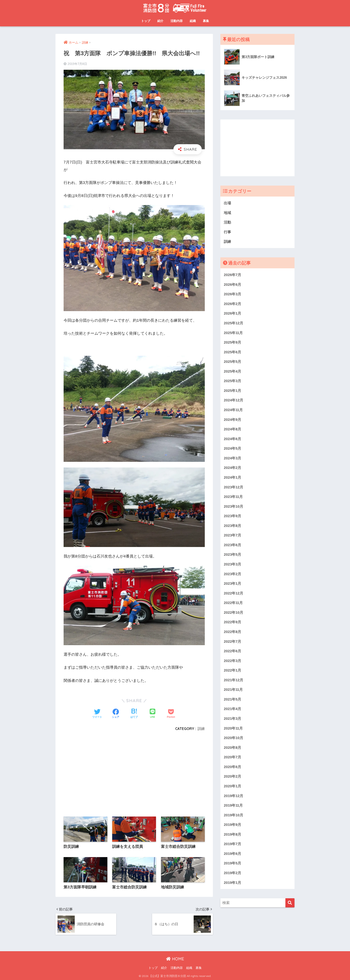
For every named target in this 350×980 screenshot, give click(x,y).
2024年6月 (232, 439)
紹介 (160, 21)
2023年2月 (232, 574)
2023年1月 (232, 583)
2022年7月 (232, 641)
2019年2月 (232, 873)
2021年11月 (233, 689)
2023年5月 (232, 554)
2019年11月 (233, 805)
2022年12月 (233, 593)
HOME (177, 958)
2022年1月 (232, 670)
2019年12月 (233, 796)
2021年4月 (232, 709)
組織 (193, 21)
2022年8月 (232, 632)
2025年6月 (232, 352)
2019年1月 (232, 882)
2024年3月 (232, 458)
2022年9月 (232, 622)
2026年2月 (232, 304)
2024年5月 (232, 448)
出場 (227, 203)
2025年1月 (232, 390)
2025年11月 (233, 333)
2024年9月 (232, 419)
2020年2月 (232, 776)
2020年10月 (233, 738)
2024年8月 (232, 429)
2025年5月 (232, 361)
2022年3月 (232, 661)
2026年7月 (232, 275)
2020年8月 (232, 747)
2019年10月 (233, 815)
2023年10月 (233, 506)
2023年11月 (233, 496)
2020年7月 (232, 757)
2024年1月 (232, 477)
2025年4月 (232, 371)
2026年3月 (232, 294)
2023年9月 (232, 516)
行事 (227, 232)
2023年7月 (232, 535)
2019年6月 (232, 853)
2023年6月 (232, 545)
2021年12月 (233, 680)
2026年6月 (232, 284)
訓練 (201, 728)
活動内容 (177, 21)
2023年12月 (233, 487)
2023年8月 (232, 525)
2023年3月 (232, 564)
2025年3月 (232, 381)
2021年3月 (232, 718)
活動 (227, 222)
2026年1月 (232, 313)
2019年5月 (232, 863)
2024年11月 (233, 410)
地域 (227, 213)
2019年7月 (232, 844)
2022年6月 (232, 651)
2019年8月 (232, 834)
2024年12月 (233, 400)
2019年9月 (232, 824)
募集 (206, 21)
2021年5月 (232, 699)
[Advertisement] (134, 771)
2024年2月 (232, 467)
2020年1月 (232, 786)
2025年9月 (232, 342)
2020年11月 (233, 728)
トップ (145, 21)
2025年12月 (233, 323)
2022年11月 (233, 603)
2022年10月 (233, 612)
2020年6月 (232, 767)
